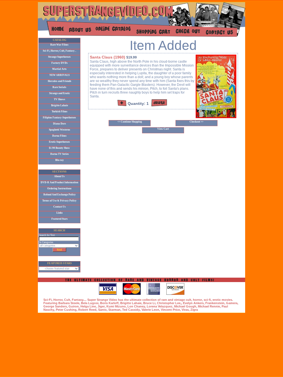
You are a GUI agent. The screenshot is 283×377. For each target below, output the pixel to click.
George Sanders (55, 306)
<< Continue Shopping (129, 121)
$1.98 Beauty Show (59, 148)
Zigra (194, 309)
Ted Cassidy (131, 309)
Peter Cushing (66, 309)
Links (59, 212)
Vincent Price (170, 309)
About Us (59, 176)
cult (188, 299)
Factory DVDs (59, 63)
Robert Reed (87, 309)
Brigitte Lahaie (59, 105)
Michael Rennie (209, 306)
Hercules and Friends (59, 81)
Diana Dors (59, 123)
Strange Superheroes (59, 56)
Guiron (74, 306)
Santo (102, 309)
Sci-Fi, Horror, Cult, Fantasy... (59, 50)
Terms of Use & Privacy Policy (59, 200)
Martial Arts (59, 69)
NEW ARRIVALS (59, 75)
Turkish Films (59, 111)
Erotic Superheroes (59, 141)
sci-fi (207, 299)
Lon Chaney (136, 306)
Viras (185, 309)
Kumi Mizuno (116, 306)
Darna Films (59, 135)
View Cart (163, 129)
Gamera (231, 303)
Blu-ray (59, 160)
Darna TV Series (59, 154)
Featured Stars (59, 218)
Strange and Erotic (59, 93)
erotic (217, 299)
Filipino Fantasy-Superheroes (59, 117)
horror (197, 299)
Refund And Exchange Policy (59, 194)
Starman (114, 309)
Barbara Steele (68, 303)
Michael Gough (185, 306)
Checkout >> (196, 121)
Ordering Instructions (59, 188)
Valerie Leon (150, 309)
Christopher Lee (168, 303)
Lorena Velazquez (159, 306)
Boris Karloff (109, 303)
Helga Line (88, 306)
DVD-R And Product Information (59, 182)
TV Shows (59, 99)
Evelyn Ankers (193, 303)
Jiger (101, 306)
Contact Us (59, 206)
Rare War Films (59, 44)
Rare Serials (59, 87)
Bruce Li (149, 303)
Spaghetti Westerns (59, 129)
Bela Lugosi (89, 303)
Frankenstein (214, 303)
